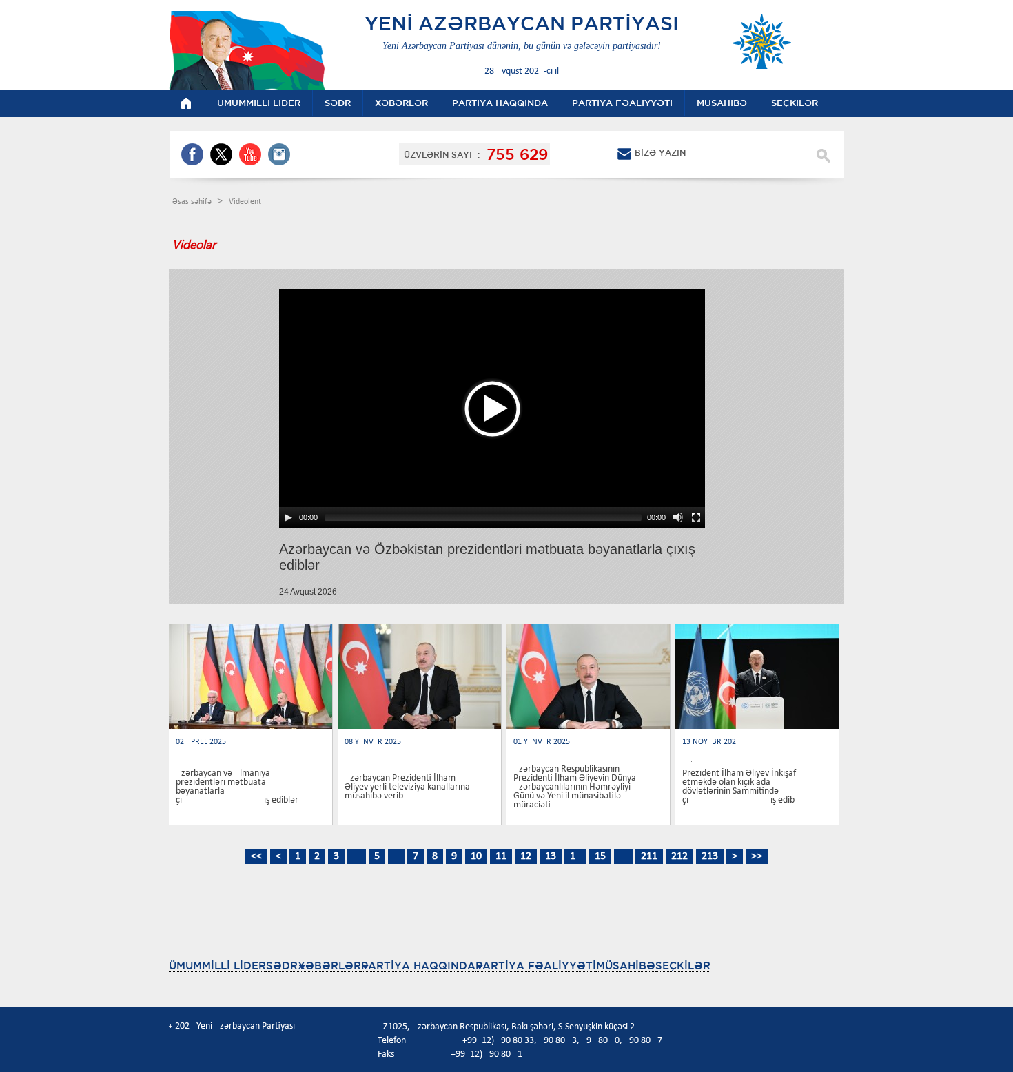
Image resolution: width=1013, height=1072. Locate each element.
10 (476, 856)
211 (649, 856)
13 (550, 856)
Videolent (245, 202)
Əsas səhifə (193, 202)
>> (756, 856)
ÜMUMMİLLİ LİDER (217, 965)
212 (679, 856)
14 (575, 856)
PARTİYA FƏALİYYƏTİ (535, 965)
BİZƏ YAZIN (660, 152)
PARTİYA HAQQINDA (418, 965)
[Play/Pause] (288, 517)
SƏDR (282, 965)
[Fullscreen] (696, 517)
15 (600, 856)
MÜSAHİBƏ (625, 965)
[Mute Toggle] (678, 517)
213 (710, 856)
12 (525, 856)
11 (500, 856)
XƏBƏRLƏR (329, 965)
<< (256, 856)
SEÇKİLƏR (682, 965)
